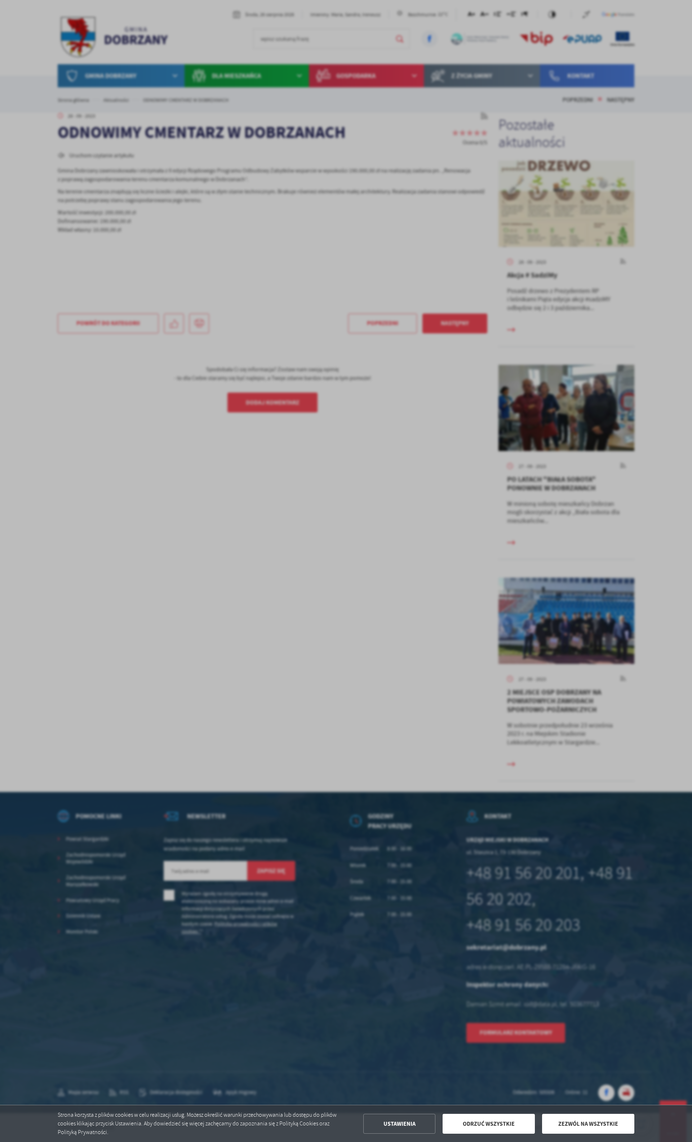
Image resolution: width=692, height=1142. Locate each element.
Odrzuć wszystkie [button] (489, 1124)
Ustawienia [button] (399, 1124)
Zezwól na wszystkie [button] (588, 1124)
